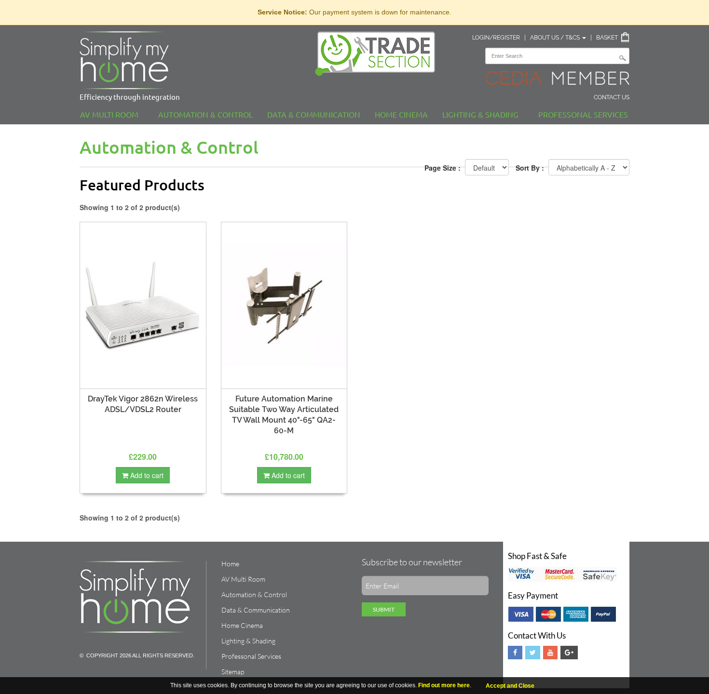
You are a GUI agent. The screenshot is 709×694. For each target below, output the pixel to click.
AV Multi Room (109, 114)
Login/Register (496, 37)
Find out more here (444, 685)
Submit (384, 609)
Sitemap (232, 671)
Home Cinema (401, 114)
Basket (607, 37)
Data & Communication (313, 114)
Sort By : (530, 168)
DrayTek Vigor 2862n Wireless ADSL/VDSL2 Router (143, 404)
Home (230, 564)
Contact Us (611, 97)
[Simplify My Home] (190, 60)
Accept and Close (510, 685)
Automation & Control (205, 114)
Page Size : (442, 168)
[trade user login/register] (378, 53)
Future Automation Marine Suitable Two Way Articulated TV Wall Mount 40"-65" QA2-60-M (284, 414)
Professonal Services (583, 114)
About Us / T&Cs (555, 37)
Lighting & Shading (480, 114)
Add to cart (146, 475)
